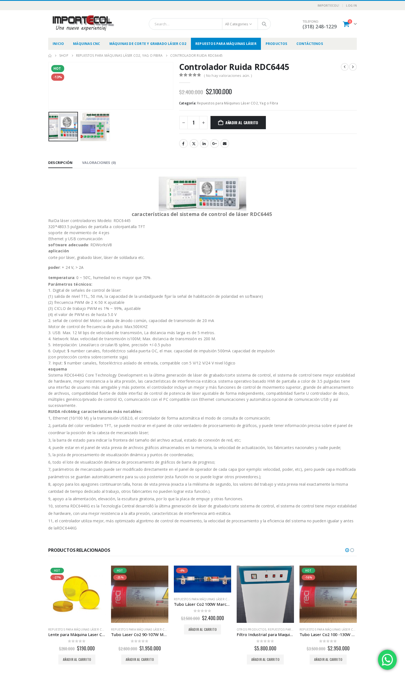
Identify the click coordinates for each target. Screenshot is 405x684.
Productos (276, 43)
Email (224, 143)
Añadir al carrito (241, 122)
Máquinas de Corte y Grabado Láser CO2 (147, 43)
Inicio (58, 43)
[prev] (345, 67)
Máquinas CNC (86, 43)
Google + (214, 143)
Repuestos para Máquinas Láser (225, 43)
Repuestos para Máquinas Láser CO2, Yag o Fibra (237, 103)
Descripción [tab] (60, 162)
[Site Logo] (82, 23)
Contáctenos (309, 43)
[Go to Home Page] (50, 56)
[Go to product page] (202, 594)
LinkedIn (204, 143)
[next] (353, 67)
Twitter (194, 143)
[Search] (264, 23)
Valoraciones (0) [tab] (99, 162)
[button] (49, 86)
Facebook (183, 143)
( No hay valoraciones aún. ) (228, 75)
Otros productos (188, 629)
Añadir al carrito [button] (77, 659)
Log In (351, 5)
